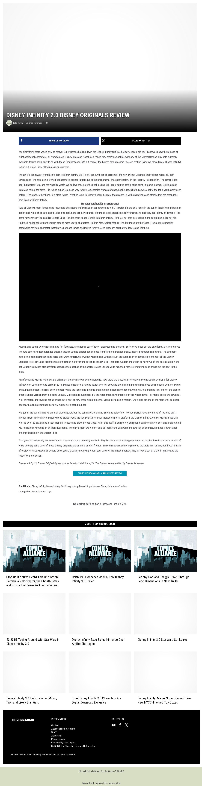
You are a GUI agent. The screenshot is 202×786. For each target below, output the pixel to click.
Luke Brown (18, 123)
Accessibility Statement (63, 728)
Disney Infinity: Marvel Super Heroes (82, 486)
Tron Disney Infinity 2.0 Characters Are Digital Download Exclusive (96, 700)
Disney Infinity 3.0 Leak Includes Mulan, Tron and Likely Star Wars (31, 700)
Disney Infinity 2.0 (55, 486)
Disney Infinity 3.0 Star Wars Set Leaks (162, 640)
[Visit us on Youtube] (115, 725)
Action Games (39, 491)
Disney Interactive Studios (114, 486)
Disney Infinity (38, 486)
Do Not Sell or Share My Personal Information (73, 746)
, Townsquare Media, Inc (44, 754)
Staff (54, 732)
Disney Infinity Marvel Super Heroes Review (100, 473)
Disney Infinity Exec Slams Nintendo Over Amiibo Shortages (98, 642)
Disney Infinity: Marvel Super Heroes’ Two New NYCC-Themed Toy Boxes (164, 700)
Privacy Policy (58, 739)
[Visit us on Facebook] (121, 725)
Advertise (56, 735)
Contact (55, 725)
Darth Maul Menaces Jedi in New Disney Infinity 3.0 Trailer (98, 579)
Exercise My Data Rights (63, 742)
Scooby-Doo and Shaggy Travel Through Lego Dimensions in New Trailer (163, 579)
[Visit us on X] (128, 725)
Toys (49, 491)
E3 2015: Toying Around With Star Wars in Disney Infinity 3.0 (32, 642)
